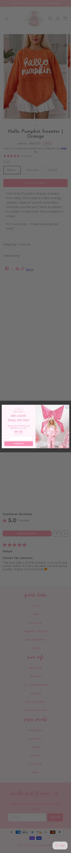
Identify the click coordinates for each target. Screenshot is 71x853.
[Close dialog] (67, 406)
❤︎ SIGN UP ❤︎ (18, 444)
